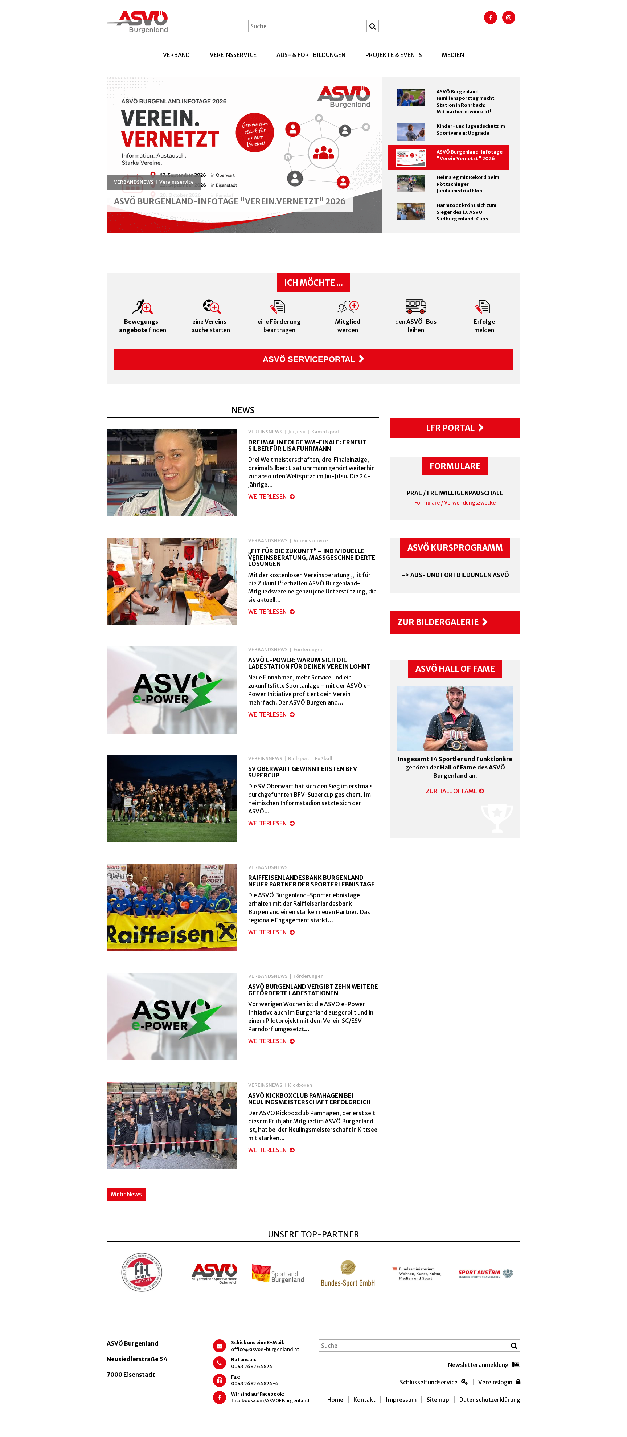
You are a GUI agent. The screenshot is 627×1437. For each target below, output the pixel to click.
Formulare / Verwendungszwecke (455, 502)
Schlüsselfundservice (429, 1382)
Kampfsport (325, 432)
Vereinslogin (495, 1382)
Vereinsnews (265, 432)
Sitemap (438, 1399)
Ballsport (298, 758)
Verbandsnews (268, 541)
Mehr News (126, 1194)
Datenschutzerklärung (489, 1399)
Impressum (401, 1399)
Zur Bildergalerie (438, 622)
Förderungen (309, 649)
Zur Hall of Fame (451, 791)
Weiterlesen (268, 496)
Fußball (323, 758)
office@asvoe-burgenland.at (265, 1349)
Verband (176, 54)
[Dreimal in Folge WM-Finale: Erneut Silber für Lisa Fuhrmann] (172, 473)
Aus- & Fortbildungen (310, 54)
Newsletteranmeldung (478, 1364)
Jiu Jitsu (297, 432)
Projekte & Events (393, 54)
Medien (453, 54)
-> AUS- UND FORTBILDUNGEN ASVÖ (455, 575)
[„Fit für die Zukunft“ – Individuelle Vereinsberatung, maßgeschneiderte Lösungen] (172, 582)
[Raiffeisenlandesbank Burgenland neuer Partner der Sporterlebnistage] (172, 909)
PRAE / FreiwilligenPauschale (455, 493)
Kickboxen (300, 1085)
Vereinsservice (233, 54)
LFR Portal (450, 428)
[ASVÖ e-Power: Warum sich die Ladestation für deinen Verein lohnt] (172, 691)
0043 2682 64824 (251, 1366)
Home (335, 1399)
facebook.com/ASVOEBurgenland (270, 1400)
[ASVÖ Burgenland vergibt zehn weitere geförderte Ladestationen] (172, 1018)
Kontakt (364, 1399)
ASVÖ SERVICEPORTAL (309, 359)
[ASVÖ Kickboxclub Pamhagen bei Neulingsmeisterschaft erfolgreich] (172, 1127)
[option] (244, 155)
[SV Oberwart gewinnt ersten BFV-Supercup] (172, 800)
